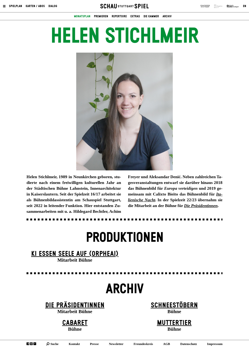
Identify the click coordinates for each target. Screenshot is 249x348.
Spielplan (15, 6)
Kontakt (74, 344)
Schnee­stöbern (174, 305)
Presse (94, 344)
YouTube (34, 343)
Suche (54, 344)
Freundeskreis (143, 344)
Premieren (101, 16)
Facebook (28, 343)
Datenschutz (188, 344)
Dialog (52, 6)
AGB (166, 344)
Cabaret (74, 323)
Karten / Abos (35, 6)
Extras (135, 16)
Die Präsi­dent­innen (74, 305)
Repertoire (119, 16)
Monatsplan (82, 16)
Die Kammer (151, 16)
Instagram (31, 343)
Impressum (214, 344)
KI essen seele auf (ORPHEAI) (74, 253)
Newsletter (116, 344)
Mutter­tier (174, 323)
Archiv (167, 16)
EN (244, 6)
